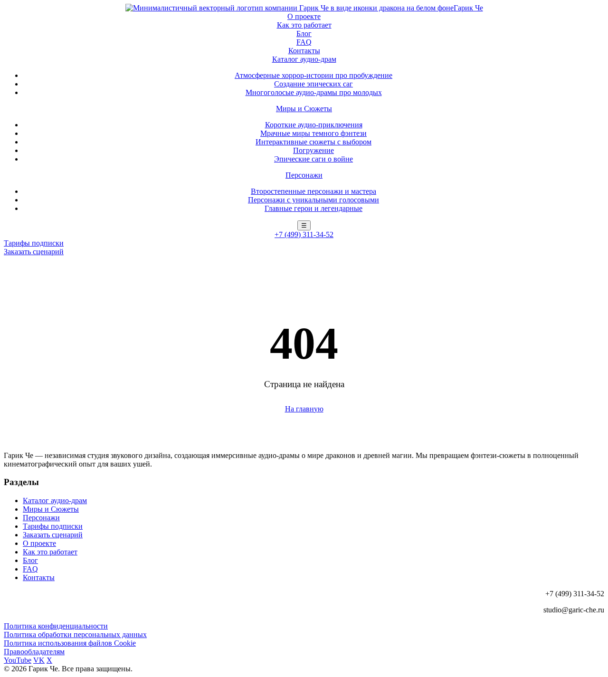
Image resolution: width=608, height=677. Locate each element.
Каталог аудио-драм (304, 59)
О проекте (304, 16)
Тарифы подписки (34, 243)
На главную (304, 409)
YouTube (17, 660)
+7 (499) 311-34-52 (304, 234)
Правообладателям (34, 652)
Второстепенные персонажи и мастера (313, 191)
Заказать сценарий (34, 252)
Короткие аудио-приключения (313, 125)
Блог (304, 33)
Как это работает (304, 25)
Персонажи (304, 175)
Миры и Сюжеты (304, 109)
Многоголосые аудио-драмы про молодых (314, 92)
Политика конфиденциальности (56, 626)
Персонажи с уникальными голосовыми (313, 200)
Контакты (304, 51)
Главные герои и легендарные (313, 208)
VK (39, 660)
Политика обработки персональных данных (75, 634)
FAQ (304, 42)
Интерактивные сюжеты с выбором (313, 142)
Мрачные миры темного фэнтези (313, 133)
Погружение (313, 150)
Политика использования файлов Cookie (70, 643)
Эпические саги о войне (313, 159)
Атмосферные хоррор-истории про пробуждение (313, 75)
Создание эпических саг (313, 84)
